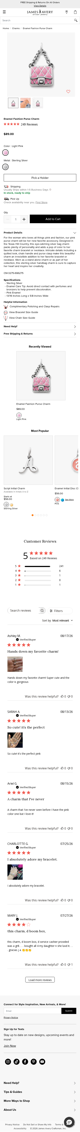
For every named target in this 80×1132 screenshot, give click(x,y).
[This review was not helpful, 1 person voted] (69, 965)
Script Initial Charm (14, 488)
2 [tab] (35, 516)
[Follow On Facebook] (25, 1062)
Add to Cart (53, 219)
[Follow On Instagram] (8, 1062)
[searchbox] (23, 610)
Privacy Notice (11, 1017)
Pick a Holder (40, 178)
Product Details (13, 232)
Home (6, 28)
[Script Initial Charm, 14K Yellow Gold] (11, 504)
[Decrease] (24, 219)
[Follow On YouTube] (42, 1062)
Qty (6, 212)
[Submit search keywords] (77, 20)
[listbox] (41, 106)
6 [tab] (46, 516)
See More (69, 499)
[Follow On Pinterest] (34, 1062)
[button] (41, 64)
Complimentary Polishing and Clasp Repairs (35, 306)
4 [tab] (41, 516)
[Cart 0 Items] (75, 12)
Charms (16, 28)
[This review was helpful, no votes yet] (62, 696)
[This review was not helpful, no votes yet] (69, 696)
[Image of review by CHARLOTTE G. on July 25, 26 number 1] (15, 872)
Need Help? (10, 326)
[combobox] (40, 20)
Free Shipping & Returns (18, 333)
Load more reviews (40, 980)
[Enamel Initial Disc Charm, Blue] (62, 499)
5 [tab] (44, 516)
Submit (68, 1010)
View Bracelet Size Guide (23, 312)
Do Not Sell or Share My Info (37, 1124)
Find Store (41, 202)
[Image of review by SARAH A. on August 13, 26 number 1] (15, 740)
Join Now (10, 1046)
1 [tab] (32, 516)
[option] (13, 103)
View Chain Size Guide (22, 317)
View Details (40, 5)
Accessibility (20, 1128)
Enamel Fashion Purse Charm (33, 404)
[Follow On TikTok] (17, 1062)
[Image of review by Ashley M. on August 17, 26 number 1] (15, 664)
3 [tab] (38, 516)
